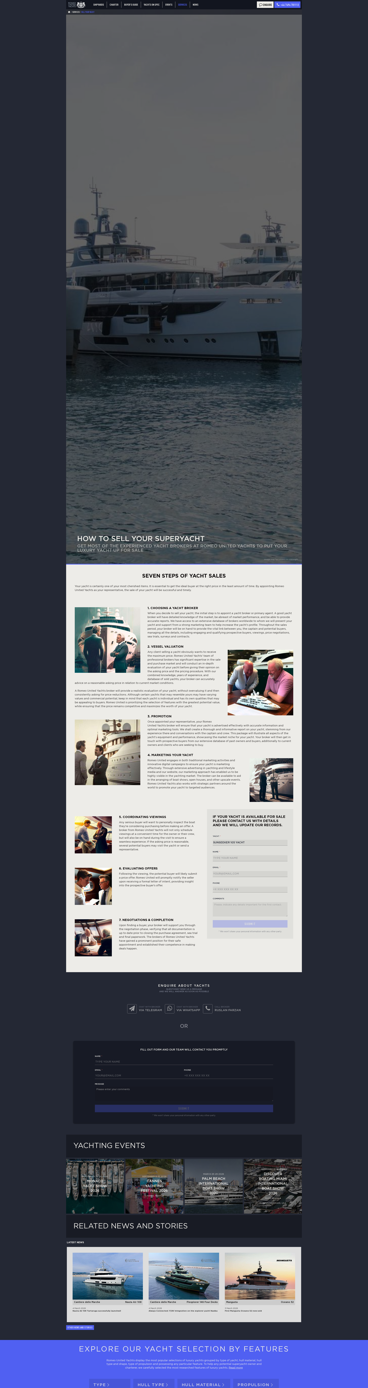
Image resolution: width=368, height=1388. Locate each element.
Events (168, 4)
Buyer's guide (131, 4)
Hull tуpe (151, 1385)
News (195, 4)
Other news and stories (80, 1327)
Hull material (201, 1385)
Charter (114, 4)
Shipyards (98, 4)
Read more (236, 1368)
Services (182, 4)
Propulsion (253, 1385)
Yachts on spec (152, 4)
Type (99, 1385)
